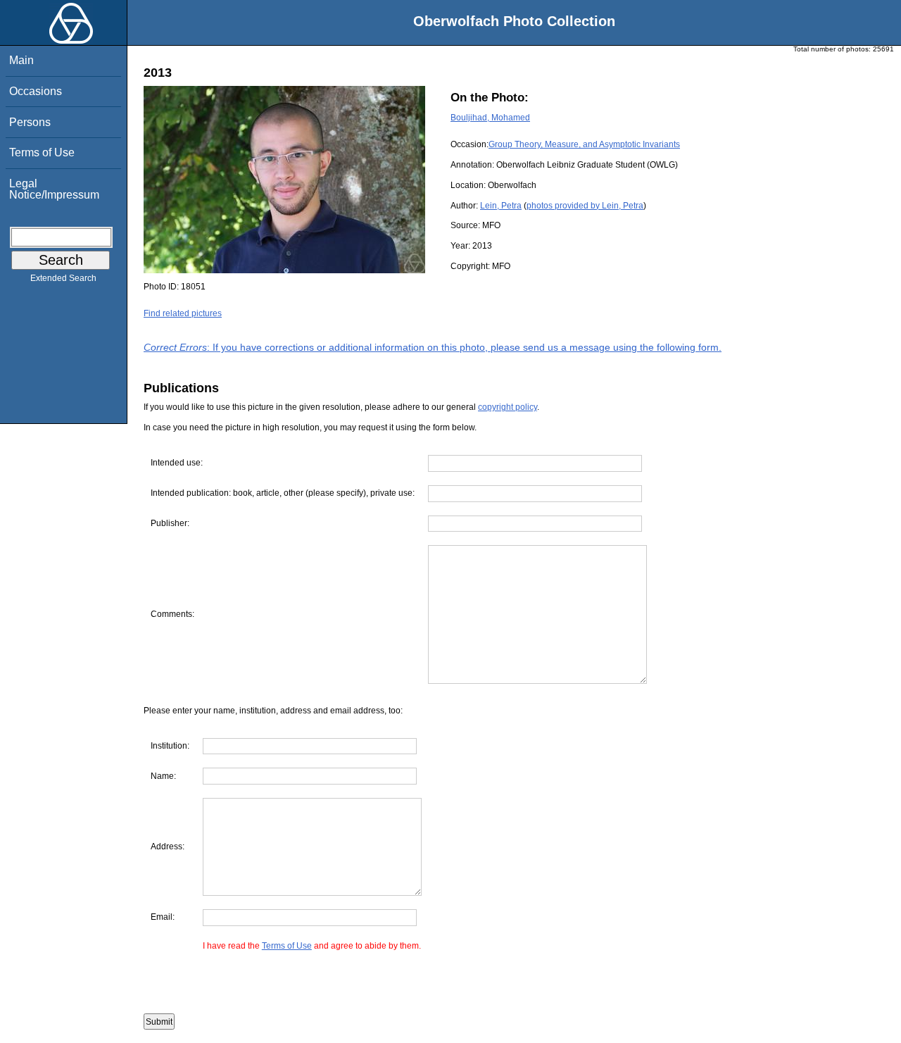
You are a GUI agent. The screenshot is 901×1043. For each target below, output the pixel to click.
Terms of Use (42, 152)
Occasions (35, 91)
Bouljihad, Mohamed (490, 118)
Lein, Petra (501, 206)
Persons (30, 122)
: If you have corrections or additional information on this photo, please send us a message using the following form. (433, 347)
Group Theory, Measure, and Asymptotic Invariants (584, 144)
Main (21, 60)
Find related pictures (183, 313)
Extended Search (63, 278)
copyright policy (507, 407)
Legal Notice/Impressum (54, 189)
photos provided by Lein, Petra (585, 206)
